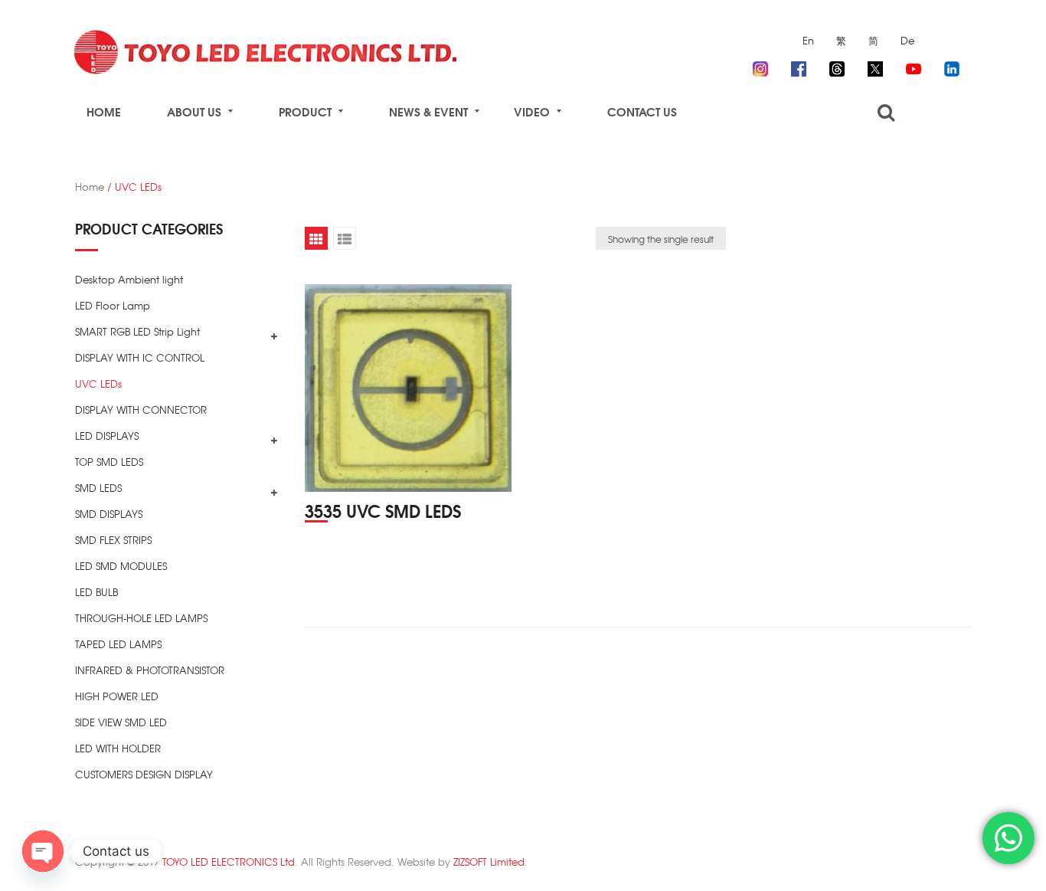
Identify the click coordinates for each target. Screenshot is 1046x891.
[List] (344, 238)
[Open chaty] (43, 851)
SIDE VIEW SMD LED (121, 722)
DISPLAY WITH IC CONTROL (139, 357)
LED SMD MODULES (121, 566)
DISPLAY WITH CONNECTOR (141, 409)
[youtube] (913, 66)
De (907, 40)
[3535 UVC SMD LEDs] (408, 388)
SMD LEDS (98, 487)
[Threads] (837, 66)
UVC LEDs (98, 383)
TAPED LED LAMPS (118, 644)
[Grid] (316, 238)
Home (89, 186)
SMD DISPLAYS (108, 513)
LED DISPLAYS (107, 435)
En (808, 40)
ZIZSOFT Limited (489, 861)
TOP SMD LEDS (109, 461)
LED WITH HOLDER (118, 748)
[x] (875, 66)
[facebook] (798, 66)
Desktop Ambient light (129, 279)
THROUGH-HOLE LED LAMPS (141, 618)
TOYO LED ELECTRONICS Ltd (228, 861)
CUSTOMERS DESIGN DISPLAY (144, 774)
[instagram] (760, 66)
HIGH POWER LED (117, 696)
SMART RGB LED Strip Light (137, 331)
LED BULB (96, 592)
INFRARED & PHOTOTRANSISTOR (149, 670)
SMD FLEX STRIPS (113, 539)
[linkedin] (951, 66)
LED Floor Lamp (112, 305)
